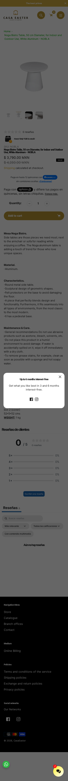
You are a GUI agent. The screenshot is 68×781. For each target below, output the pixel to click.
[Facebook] (31, 399)
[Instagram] (36, 399)
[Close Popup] (60, 377)
